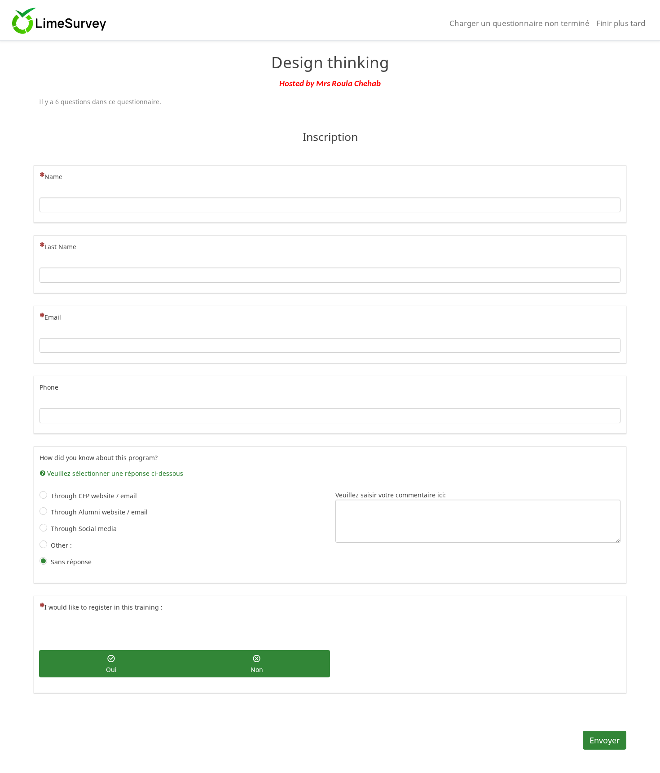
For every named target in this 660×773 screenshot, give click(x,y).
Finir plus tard (620, 23)
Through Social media (84, 528)
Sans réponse (71, 562)
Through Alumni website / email (99, 512)
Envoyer (605, 740)
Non (257, 669)
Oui (111, 669)
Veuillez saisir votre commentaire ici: (390, 495)
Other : (61, 545)
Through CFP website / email (94, 496)
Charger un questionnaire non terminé (519, 23)
